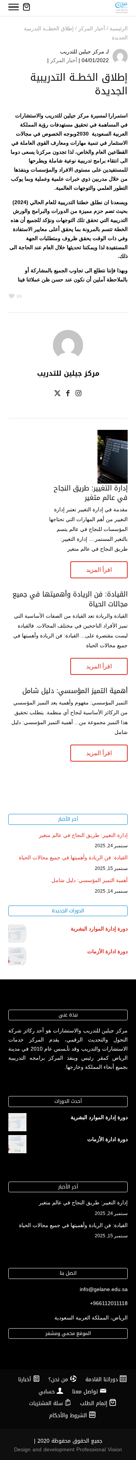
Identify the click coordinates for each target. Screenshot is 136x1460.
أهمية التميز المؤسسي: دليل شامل (75, 690)
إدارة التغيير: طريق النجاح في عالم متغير (91, 493)
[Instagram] (78, 394)
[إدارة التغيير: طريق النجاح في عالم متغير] (112, 479)
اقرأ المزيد (99, 570)
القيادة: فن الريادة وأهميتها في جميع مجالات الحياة (70, 599)
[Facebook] (68, 394)
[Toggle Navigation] (13, 8)
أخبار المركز (63, 60)
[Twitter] (57, 394)
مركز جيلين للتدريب (82, 51)
